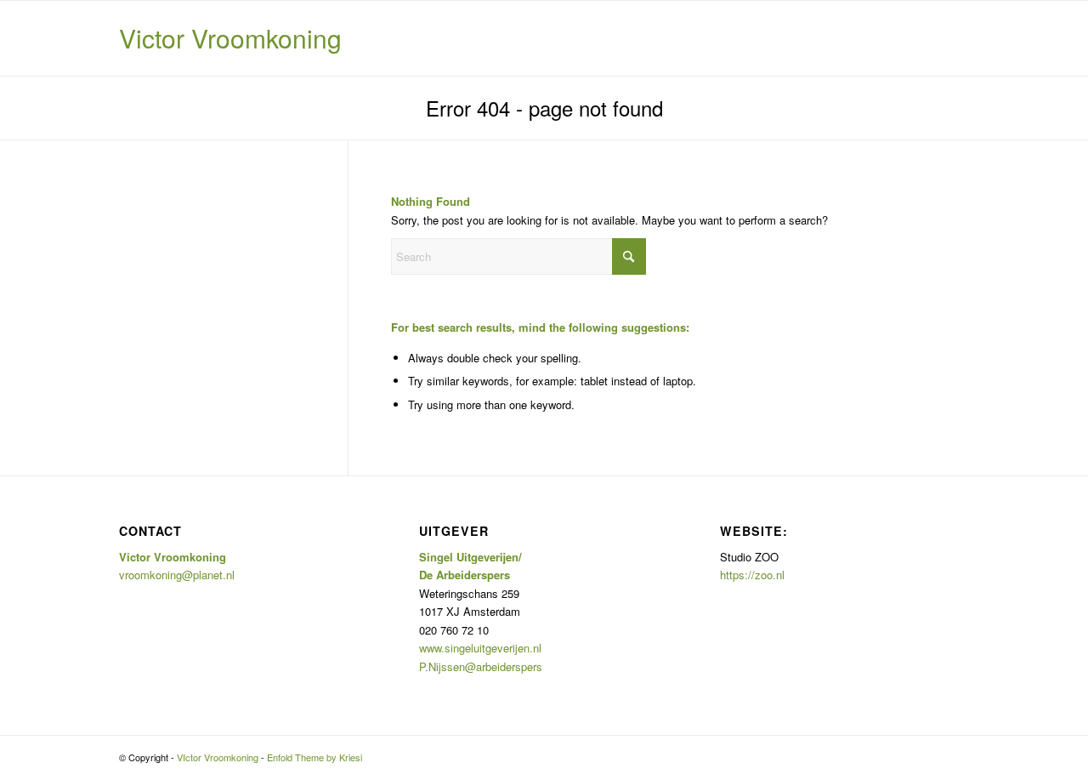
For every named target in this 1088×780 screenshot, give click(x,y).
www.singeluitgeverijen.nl (480, 648)
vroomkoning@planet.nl (177, 574)
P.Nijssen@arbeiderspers (480, 666)
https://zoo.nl (752, 574)
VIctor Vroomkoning (217, 757)
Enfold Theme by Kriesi (314, 757)
